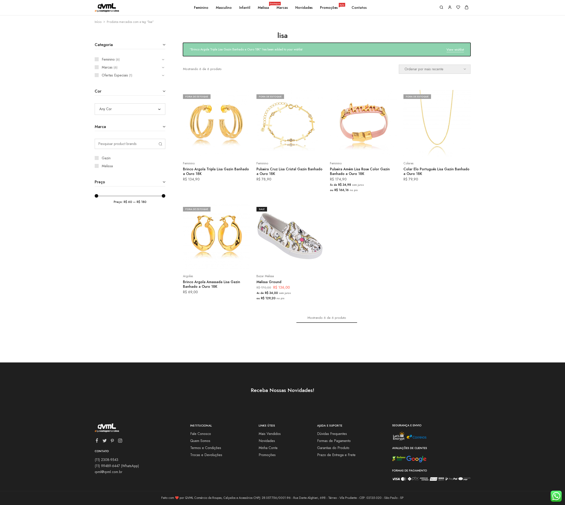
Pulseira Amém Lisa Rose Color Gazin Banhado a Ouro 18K (360, 171)
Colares (408, 163)
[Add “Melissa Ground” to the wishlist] (301, 262)
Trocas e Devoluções (206, 454)
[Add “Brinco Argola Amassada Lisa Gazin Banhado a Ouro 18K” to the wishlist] (227, 262)
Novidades (304, 7)
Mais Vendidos (270, 433)
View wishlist (455, 49)
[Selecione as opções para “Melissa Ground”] (278, 262)
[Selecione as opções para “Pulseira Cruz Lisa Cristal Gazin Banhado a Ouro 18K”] (278, 150)
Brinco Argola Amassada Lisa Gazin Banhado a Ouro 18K (211, 284)
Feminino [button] (201, 7)
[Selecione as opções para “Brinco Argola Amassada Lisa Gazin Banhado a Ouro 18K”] (204, 262)
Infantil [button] (244, 7)
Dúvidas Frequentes (332, 433)
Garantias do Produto (333, 447)
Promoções (332, 7)
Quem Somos (200, 440)
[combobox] (130, 109)
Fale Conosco (200, 433)
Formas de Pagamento (334, 440)
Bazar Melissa (265, 276)
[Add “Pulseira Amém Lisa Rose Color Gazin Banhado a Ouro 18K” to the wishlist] (374, 150)
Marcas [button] (282, 7)
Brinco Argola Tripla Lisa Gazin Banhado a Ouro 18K (216, 171)
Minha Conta (268, 447)
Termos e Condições (205, 447)
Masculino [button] (224, 7)
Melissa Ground (268, 281)
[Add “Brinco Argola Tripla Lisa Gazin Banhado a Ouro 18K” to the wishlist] (227, 150)
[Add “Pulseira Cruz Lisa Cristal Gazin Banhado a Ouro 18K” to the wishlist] (301, 150)
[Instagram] (120, 441)
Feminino (189, 163)
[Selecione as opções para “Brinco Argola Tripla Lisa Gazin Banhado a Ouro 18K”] (204, 150)
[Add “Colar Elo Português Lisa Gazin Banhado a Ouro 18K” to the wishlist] (448, 150)
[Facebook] (97, 441)
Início (98, 22)
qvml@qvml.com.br (108, 471)
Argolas (188, 276)
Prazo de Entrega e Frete (336, 454)
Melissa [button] (264, 7)
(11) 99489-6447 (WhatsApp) (117, 465)
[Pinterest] (112, 441)
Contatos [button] (359, 7)
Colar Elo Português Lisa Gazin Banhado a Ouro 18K (436, 171)
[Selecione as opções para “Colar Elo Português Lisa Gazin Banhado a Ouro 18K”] (425, 150)
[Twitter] (104, 441)
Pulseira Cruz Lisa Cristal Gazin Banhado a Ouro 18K (289, 171)
